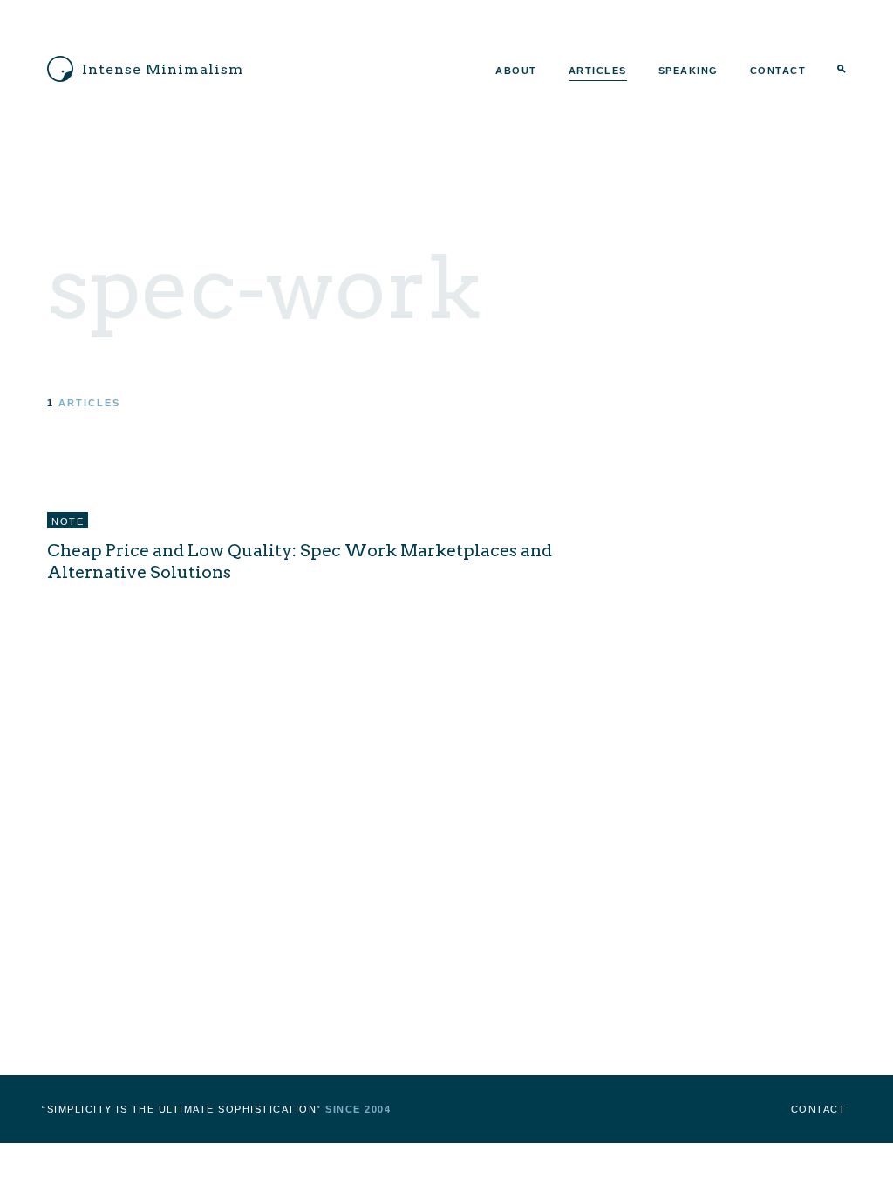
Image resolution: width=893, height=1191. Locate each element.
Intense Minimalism (163, 69)
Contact (778, 70)
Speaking (688, 70)
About (516, 70)
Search (841, 70)
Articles (598, 70)
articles (89, 403)
